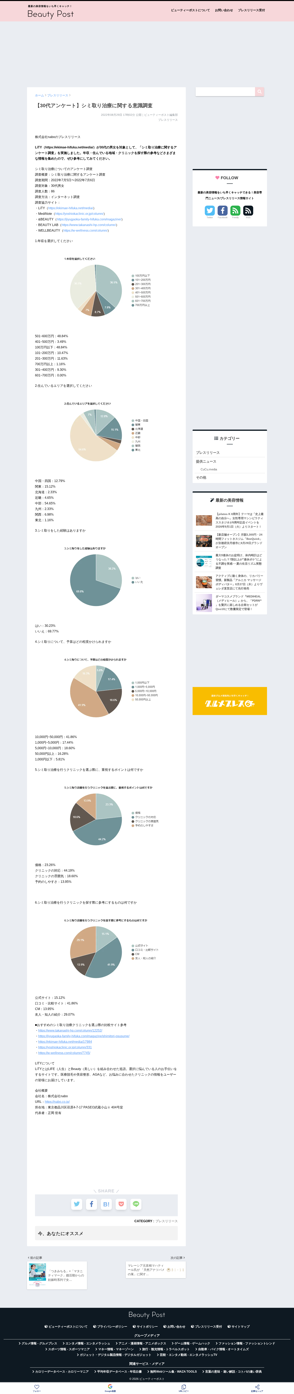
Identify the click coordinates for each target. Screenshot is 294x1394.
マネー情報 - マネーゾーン (116, 1349)
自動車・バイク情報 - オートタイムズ (223, 1349)
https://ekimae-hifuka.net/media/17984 (65, 1041)
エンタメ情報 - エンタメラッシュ (88, 1343)
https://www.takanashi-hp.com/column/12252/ (70, 1030)
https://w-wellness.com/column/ (85, 230)
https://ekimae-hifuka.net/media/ (70, 208)
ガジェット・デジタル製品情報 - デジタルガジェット (115, 1354)
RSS (248, 217)
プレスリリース (166, 1221)
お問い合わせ (224, 10)
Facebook (223, 217)
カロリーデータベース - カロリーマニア (62, 1371)
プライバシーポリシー (112, 1326)
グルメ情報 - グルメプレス (39, 1343)
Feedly (235, 217)
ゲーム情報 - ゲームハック (192, 1343)
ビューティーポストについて (190, 10)
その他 (201, 477)
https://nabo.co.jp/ (57, 1101)
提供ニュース (206, 461)
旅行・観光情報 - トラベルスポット (166, 1349)
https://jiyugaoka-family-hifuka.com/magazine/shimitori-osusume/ (83, 1036)
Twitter (210, 217)
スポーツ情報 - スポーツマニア (69, 1349)
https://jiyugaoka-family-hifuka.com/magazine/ (89, 219)
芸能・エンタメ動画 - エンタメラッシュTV (188, 1354)
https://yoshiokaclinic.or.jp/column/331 (65, 1047)
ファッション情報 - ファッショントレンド (247, 1343)
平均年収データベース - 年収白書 (119, 1371)
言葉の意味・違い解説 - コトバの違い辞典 (233, 1371)
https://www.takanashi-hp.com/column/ (89, 225)
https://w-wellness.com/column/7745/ (64, 1053)
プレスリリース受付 (251, 10)
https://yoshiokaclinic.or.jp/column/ (79, 213)
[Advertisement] (147, 52)
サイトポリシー (147, 1326)
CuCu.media (209, 469)
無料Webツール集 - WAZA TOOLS (173, 1371)
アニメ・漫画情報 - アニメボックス (142, 1343)
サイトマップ (241, 1326)
